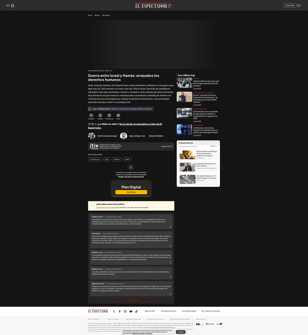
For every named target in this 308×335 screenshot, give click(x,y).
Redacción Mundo (156, 136)
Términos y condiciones (155, 319)
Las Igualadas (198, 125)
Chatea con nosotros (212, 311)
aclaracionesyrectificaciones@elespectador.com (160, 327)
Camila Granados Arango (107, 136)
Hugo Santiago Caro (137, 136)
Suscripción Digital (189, 311)
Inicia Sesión (290, 5)
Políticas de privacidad (133, 319)
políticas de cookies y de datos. (142, 333)
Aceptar (181, 332)
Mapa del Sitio (150, 311)
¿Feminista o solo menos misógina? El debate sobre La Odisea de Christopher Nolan (205, 130)
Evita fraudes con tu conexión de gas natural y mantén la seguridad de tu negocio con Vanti (205, 115)
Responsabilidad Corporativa (180, 319)
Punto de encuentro (200, 109)
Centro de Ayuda (113, 319)
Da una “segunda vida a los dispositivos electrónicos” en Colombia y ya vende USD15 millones (205, 98)
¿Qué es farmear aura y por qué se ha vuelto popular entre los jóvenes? (206, 83)
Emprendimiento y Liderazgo (203, 93)
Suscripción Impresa (168, 311)
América (196, 78)
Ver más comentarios (131, 300)
